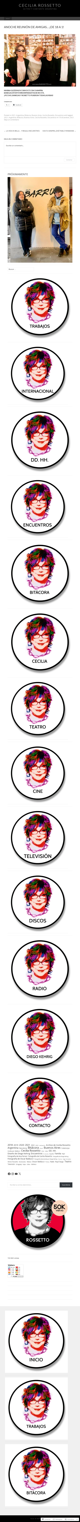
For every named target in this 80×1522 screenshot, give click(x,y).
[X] (19, 1173)
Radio (52, 1162)
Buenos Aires (37, 115)
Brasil (41, 1148)
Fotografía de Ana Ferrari (17, 1156)
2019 (16, 1145)
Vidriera (33, 1164)
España (51, 1154)
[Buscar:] (74, 19)
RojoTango (59, 1162)
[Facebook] (9, 1173)
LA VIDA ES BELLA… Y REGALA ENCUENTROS (22, 131)
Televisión (11, 1164)
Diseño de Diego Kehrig (19, 1153)
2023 (37, 1145)
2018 (10, 1145)
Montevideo (22, 1162)
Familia (58, 1153)
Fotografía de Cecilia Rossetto (40, 1156)
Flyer (63, 1154)
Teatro (67, 1161)
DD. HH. (52, 1151)
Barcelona (23, 1148)
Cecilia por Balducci (14, 1151)
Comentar (69, 160)
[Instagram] (12, 1173)
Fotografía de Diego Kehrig (60, 1156)
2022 (33, 1145)
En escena (45, 1154)
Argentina (20, 115)
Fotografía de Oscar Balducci (20, 1159)
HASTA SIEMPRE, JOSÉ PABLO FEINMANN (59, 131)
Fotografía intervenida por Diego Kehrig (45, 1159)
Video (28, 1164)
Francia (60, 1159)
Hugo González (67, 1159)
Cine (42, 1151)
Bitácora (27, 115)
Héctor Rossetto (13, 1162)
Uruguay (19, 1164)
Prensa (47, 1162)
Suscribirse (66, 1185)
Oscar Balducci (38, 1162)
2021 (13, 115)
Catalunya (65, 1148)
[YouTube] (16, 1173)
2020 (21, 1145)
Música (29, 1162)
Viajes (24, 1164)
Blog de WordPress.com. (40, 1518)
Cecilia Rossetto (48, 115)
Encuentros (59, 115)
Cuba (46, 1151)
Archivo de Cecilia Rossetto (58, 1145)
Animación (42, 1145)
